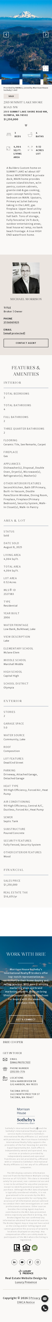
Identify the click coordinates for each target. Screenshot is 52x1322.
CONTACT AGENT (26, 343)
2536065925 (11, 322)
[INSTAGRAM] (38, 1262)
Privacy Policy (39, 1298)
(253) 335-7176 (17, 1071)
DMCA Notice (26, 1302)
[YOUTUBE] (22, 1262)
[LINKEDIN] (14, 1262)
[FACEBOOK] (30, 1262)
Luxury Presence (26, 1282)
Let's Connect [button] (26, 1019)
